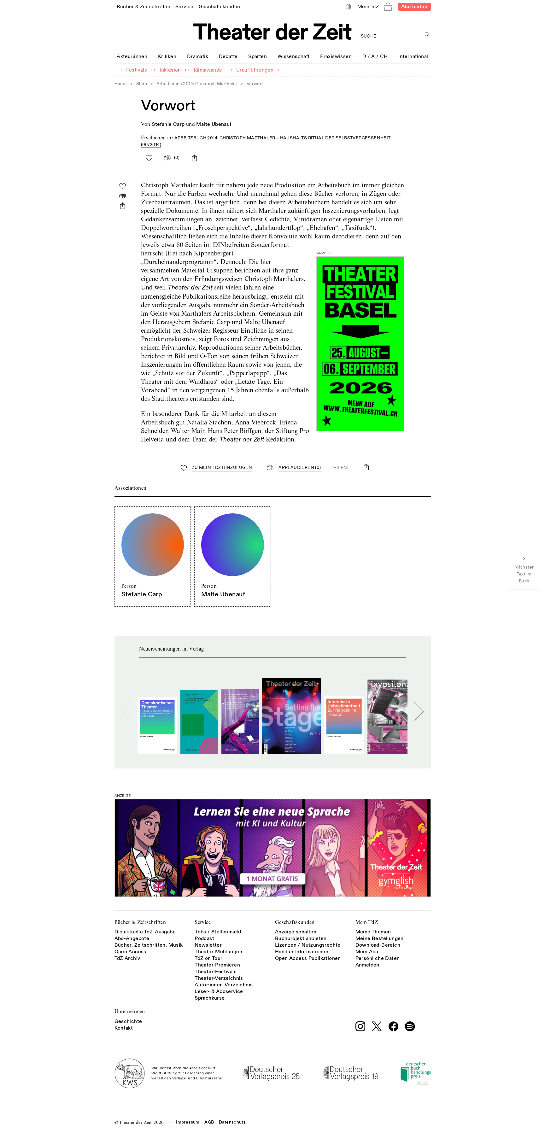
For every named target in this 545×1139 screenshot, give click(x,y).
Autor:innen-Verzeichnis (224, 985)
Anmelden (367, 965)
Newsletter (208, 945)
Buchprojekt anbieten (301, 938)
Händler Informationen (301, 952)
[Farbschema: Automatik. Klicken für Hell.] (348, 7)
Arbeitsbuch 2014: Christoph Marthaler (196, 83)
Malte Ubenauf (213, 124)
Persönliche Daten (377, 958)
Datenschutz (232, 1122)
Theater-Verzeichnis (219, 978)
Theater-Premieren (217, 965)
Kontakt (123, 1028)
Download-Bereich (377, 945)
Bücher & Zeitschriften (140, 922)
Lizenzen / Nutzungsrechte (308, 945)
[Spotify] (410, 1026)
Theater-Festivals (216, 971)
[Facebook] (394, 1026)
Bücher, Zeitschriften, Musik (148, 945)
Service (203, 922)
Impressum (187, 1122)
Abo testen (414, 6)
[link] (143, 6)
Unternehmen (129, 1011)
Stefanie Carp (168, 124)
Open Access (130, 952)
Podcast (204, 938)
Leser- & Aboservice (219, 991)
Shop (141, 83)
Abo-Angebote (131, 938)
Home (120, 83)
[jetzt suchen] (427, 35)
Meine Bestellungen (379, 938)
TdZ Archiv (127, 958)
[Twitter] (377, 1026)
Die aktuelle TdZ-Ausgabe (145, 932)
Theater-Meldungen (218, 952)
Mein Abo (366, 952)
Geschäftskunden (295, 922)
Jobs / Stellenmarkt (218, 932)
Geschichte (128, 1021)
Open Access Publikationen (308, 958)
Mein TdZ (366, 922)
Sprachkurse (210, 998)
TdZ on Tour (208, 958)
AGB (209, 1122)
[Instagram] (360, 1026)
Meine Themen (373, 932)
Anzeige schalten (295, 932)
